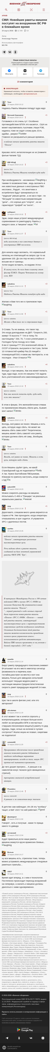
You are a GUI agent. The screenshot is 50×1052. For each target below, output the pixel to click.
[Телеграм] (7, 1038)
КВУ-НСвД (11, 162)
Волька (10, 852)
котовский (11, 833)
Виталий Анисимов (15, 115)
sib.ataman (11, 710)
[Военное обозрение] (25, 3)
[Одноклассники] (19, 1038)
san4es (10, 529)
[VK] (31, 1038)
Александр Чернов (9, 39)
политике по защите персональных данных (16, 1022)
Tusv (9, 102)
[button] (19, 10)
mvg (9, 506)
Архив (4, 16)
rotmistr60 (11, 742)
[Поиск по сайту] (6, 10)
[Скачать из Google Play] (25, 1029)
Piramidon (11, 789)
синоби (10, 659)
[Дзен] (43, 1038)
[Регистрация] (31, 10)
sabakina (11, 284)
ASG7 (9, 871)
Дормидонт (12, 817)
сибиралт (11, 212)
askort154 (11, 487)
